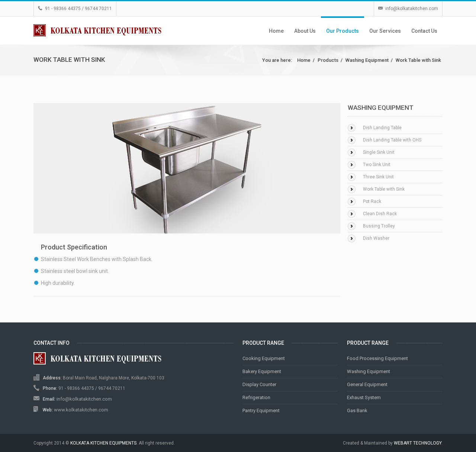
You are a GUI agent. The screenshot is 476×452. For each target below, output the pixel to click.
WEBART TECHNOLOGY (417, 443)
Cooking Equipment (263, 358)
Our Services (385, 31)
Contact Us (424, 31)
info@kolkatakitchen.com (411, 8)
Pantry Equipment (261, 410)
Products (328, 60)
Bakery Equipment (261, 371)
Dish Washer (376, 238)
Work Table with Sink (418, 60)
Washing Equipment (367, 60)
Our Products (342, 31)
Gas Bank (357, 410)
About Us (305, 31)
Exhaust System (364, 397)
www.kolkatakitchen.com (81, 410)
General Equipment (367, 384)
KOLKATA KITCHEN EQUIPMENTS (103, 443)
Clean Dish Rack (380, 213)
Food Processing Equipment (377, 358)
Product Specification (74, 247)
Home (276, 31)
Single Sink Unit (379, 152)
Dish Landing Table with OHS (392, 140)
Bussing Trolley (379, 226)
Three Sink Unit (378, 176)
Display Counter (259, 384)
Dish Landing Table (382, 127)
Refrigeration (256, 397)
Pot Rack (372, 201)
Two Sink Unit (376, 164)
